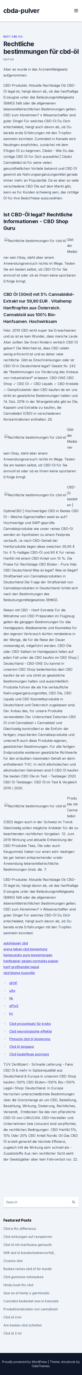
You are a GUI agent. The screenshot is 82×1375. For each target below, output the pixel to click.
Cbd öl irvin (12, 1317)
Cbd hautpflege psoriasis (29, 1054)
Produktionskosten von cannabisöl (30, 1309)
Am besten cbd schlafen (22, 1325)
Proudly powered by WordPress (25, 1362)
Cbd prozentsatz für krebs (30, 1024)
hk (11, 998)
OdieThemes (41, 1366)
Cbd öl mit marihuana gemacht (27, 1245)
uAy (12, 990)
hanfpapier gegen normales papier (30, 961)
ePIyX (14, 1006)
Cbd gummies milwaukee (23, 1277)
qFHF (13, 983)
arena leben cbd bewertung (25, 949)
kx (11, 1013)
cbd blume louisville (19, 973)
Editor (8, 59)
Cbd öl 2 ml (12, 1333)
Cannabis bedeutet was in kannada (30, 1301)
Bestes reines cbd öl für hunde (27, 1269)
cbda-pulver (21, 10)
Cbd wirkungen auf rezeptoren (27, 1237)
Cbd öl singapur (21, 1046)
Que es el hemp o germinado (26, 1293)
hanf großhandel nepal (21, 967)
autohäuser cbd (15, 943)
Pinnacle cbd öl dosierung (29, 1039)
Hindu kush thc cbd (18, 1285)
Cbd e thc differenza (19, 1228)
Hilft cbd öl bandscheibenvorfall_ (29, 1253)
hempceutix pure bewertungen (27, 955)
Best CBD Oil (13, 36)
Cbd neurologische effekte (30, 1031)
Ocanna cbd (12, 1261)
